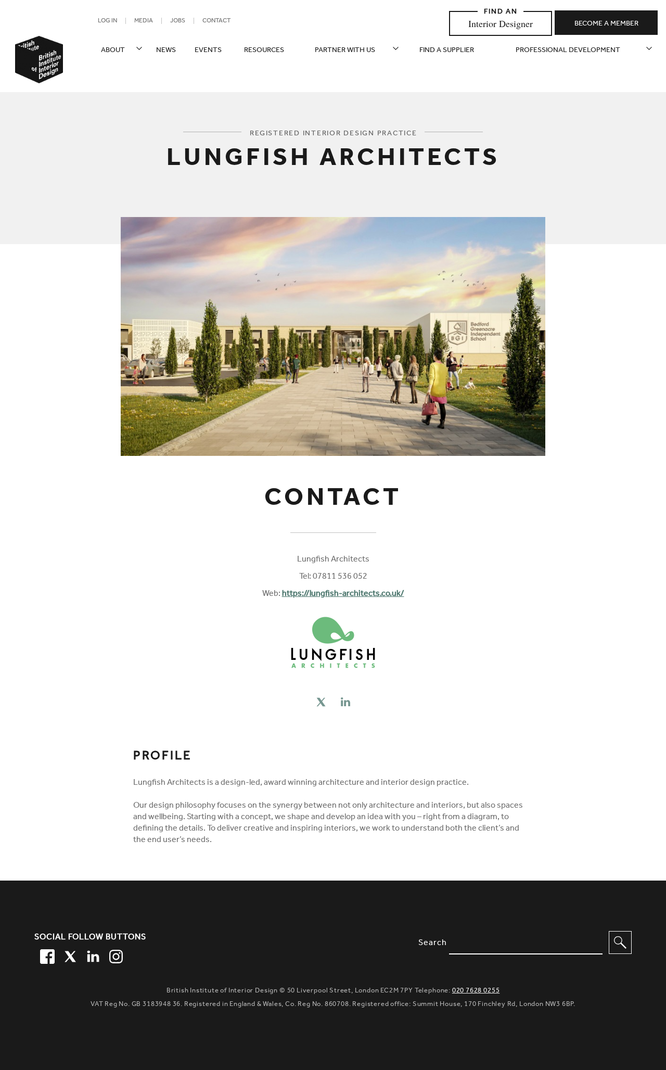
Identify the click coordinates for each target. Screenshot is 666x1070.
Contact (216, 21)
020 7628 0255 (476, 991)
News (166, 51)
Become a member (606, 24)
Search (432, 943)
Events (208, 51)
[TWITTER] (68, 955)
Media (143, 21)
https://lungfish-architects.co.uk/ (343, 594)
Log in (107, 21)
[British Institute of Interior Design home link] (39, 73)
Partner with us (345, 51)
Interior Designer (500, 23)
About (113, 51)
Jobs (177, 21)
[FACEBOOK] (45, 955)
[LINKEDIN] (91, 955)
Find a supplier (446, 51)
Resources (264, 51)
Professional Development (568, 51)
